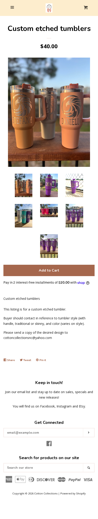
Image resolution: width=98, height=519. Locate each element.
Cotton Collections (45, 493)
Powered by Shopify (73, 493)
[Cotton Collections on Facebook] (49, 444)
